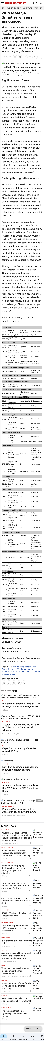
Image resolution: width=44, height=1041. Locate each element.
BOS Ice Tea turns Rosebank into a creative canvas (16, 914)
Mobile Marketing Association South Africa (17, 670)
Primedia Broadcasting (9, 734)
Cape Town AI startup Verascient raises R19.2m (19, 750)
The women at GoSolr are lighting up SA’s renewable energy (13, 1013)
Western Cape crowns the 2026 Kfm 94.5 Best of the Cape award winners (21, 727)
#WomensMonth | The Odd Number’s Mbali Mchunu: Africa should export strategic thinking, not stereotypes (16, 837)
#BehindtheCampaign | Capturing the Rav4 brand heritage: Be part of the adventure (13, 869)
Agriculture (27, 8)
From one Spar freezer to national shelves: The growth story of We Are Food (15, 885)
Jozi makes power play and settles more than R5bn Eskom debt (15, 900)
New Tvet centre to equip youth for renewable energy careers (20, 768)
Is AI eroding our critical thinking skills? (16, 942)
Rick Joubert (18, 667)
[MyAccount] (41, 3)
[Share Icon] (30, 843)
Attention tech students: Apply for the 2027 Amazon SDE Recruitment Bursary (21, 788)
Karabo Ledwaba (6, 843)
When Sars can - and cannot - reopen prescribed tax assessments (15, 970)
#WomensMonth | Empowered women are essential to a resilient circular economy (16, 955)
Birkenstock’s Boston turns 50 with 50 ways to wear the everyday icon (21, 705)
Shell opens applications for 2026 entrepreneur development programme (16, 928)
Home (3, 8)
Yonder (28, 667)
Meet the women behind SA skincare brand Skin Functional (16, 999)
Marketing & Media (14, 8)
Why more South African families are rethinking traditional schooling (17, 986)
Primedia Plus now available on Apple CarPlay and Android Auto (19, 810)
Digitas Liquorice (32, 671)
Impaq (3, 991)
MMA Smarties (8, 674)
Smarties (12, 669)
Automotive (38, 8)
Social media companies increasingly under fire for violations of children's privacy (15, 853)
